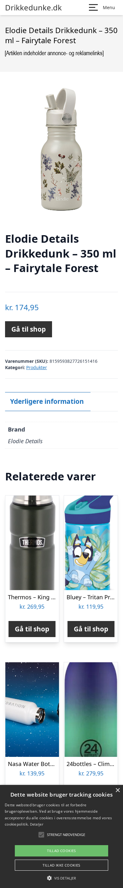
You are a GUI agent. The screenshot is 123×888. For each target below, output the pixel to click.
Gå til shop (28, 329)
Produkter (36, 367)
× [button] (117, 790)
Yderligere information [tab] (47, 401)
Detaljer (36, 824)
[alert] (61, 836)
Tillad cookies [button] (61, 850)
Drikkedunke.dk (33, 8)
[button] (61, 878)
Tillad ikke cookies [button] (61, 865)
